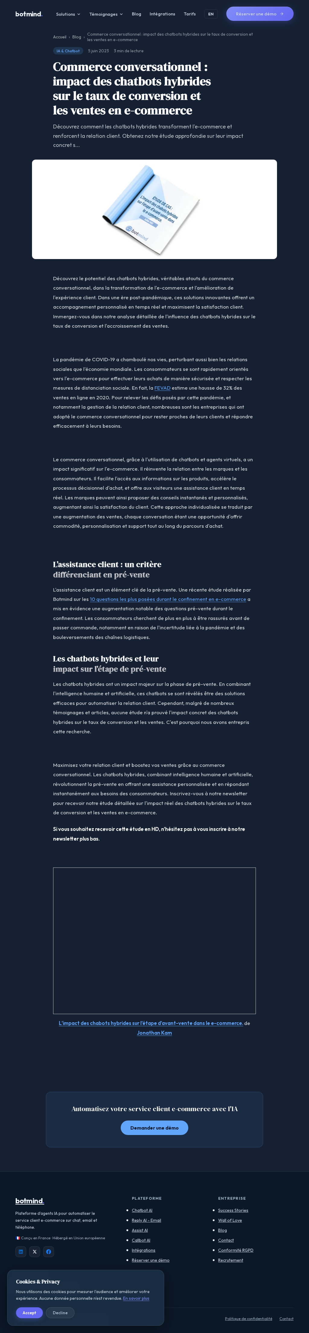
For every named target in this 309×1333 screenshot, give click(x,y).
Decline (60, 1312)
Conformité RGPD (235, 1250)
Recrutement (230, 1260)
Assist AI (140, 1230)
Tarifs (190, 14)
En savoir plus (136, 1298)
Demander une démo (154, 1128)
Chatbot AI (142, 1210)
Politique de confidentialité (248, 1318)
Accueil (59, 37)
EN (211, 13)
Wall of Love (230, 1220)
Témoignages (103, 14)
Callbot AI (141, 1240)
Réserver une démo (151, 1260)
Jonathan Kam (154, 1033)
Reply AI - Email (146, 1220)
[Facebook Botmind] (48, 1251)
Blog (136, 14)
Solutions (65, 14)
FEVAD (162, 387)
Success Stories (233, 1210)
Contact (226, 1240)
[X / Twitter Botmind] (34, 1251)
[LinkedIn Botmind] (20, 1251)
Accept (29, 1312)
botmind (29, 14)
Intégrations (162, 14)
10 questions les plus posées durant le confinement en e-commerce (168, 599)
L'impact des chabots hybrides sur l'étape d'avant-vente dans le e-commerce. (151, 1023)
